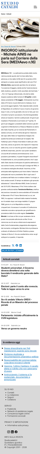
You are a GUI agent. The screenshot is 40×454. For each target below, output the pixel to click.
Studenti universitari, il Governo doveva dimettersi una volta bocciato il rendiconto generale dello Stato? (20, 272)
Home (3, 14)
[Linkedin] (20, 245)
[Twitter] (13, 245)
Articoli (9, 14)
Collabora (11, 399)
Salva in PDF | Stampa (12, 250)
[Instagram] (8, 432)
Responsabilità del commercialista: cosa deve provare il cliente (20, 361)
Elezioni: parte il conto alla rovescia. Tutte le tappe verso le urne (19, 287)
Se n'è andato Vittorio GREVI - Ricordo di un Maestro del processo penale (19, 302)
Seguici (10, 397)
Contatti (10, 392)
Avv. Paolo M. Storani (8, 46)
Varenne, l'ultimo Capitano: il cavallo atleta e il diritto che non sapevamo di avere (21, 368)
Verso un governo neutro (14, 328)
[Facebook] (17, 245)
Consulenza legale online (18, 413)
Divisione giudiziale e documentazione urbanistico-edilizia (21, 355)
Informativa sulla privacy (18, 425)
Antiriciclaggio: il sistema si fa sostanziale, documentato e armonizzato (18, 377)
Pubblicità (11, 409)
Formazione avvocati (16, 416)
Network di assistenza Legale (20, 411)
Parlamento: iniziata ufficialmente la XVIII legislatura (19, 316)
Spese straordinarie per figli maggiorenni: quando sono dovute (20, 349)
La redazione (13, 395)
